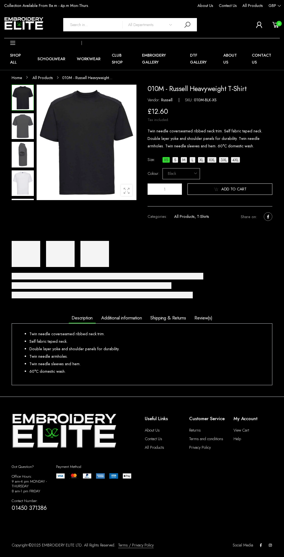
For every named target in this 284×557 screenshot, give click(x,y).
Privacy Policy (200, 447)
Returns (195, 430)
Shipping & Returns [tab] (168, 317)
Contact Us (228, 5)
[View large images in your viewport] (126, 190)
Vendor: (154, 100)
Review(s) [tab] (203, 317)
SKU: (189, 100)
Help (237, 439)
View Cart (241, 430)
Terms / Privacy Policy (136, 545)
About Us (205, 5)
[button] (43, 43)
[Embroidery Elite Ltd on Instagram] (270, 545)
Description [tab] (82, 317)
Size (151, 159)
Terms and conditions (206, 439)
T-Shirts (203, 216)
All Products (252, 5)
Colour (153, 174)
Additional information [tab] (121, 317)
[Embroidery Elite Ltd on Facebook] (261, 545)
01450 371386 (29, 508)
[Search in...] (187, 24)
